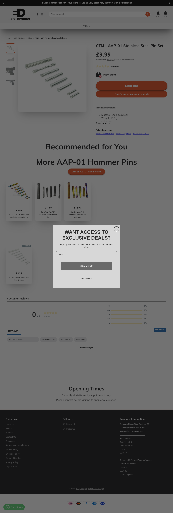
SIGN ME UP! (86, 266)
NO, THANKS (86, 279)
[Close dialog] (116, 228)
